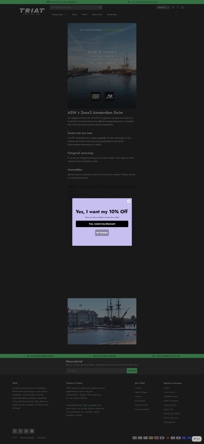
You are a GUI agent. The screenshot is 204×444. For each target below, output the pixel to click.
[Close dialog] (129, 201)
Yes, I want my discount (102, 223)
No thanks (102, 232)
